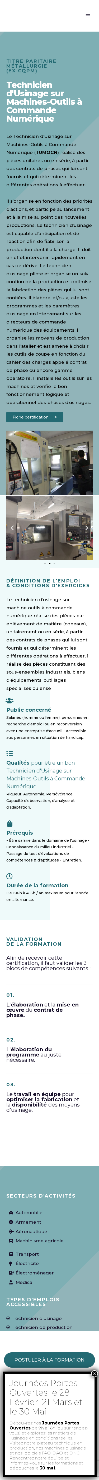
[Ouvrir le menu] (88, 16)
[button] (12, 528)
